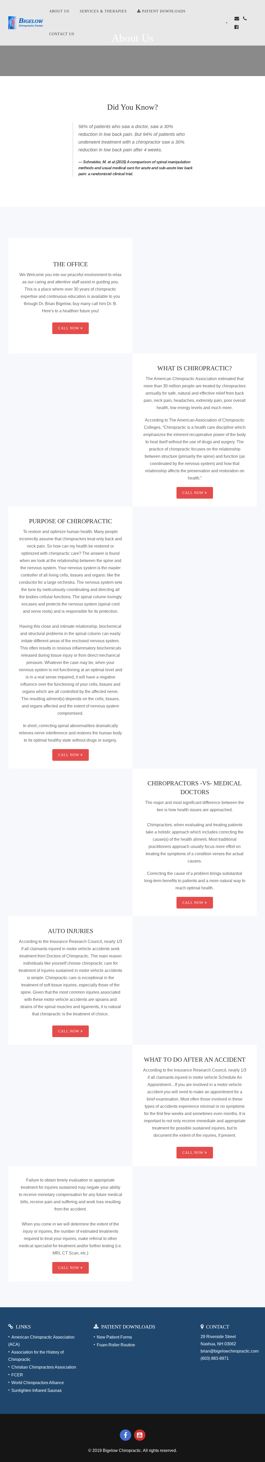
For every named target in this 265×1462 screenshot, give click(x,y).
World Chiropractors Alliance (37, 1382)
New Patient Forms (114, 1337)
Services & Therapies (103, 11)
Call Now (68, 328)
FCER (17, 1375)
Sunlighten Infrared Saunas (36, 1390)
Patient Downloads (163, 11)
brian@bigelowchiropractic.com (230, 1351)
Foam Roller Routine (116, 1345)
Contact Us (61, 34)
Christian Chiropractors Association (43, 1367)
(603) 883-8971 (215, 1358)
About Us (59, 11)
